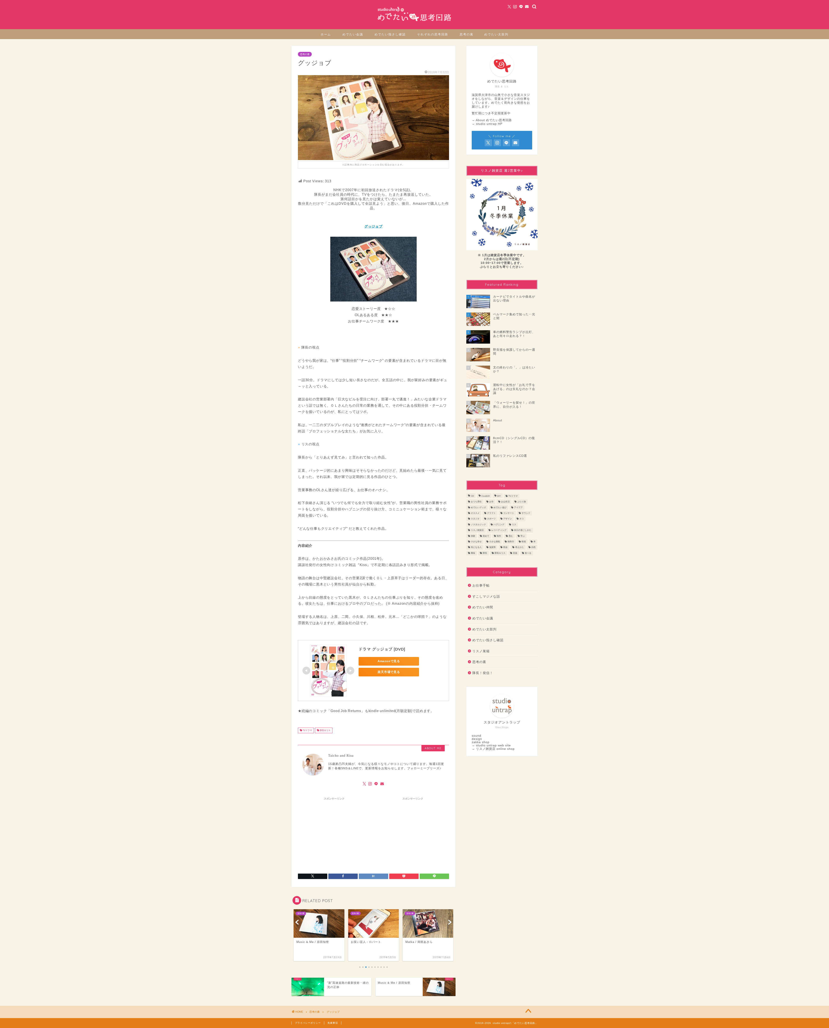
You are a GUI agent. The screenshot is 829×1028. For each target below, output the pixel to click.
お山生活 (505, 502)
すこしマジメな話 (486, 596)
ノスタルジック (478, 524)
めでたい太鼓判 (496, 34)
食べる (528, 553)
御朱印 (511, 541)
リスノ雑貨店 (477, 530)
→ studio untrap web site (491, 745)
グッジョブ (373, 226)
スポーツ (491, 519)
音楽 (515, 553)
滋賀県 (492, 547)
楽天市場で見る (389, 672)
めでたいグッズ (478, 507)
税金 (505, 547)
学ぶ (522, 536)
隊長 (485, 553)
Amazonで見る (389, 661)
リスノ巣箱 (481, 651)
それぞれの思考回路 (432, 34)
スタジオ (475, 519)
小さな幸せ (476, 541)
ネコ (521, 519)
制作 (499, 536)
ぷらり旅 (521, 502)
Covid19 (485, 496)
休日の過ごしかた (522, 530)
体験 (473, 536)
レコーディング (498, 530)
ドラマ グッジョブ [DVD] (382, 649)
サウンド (526, 513)
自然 (533, 547)
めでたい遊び (500, 507)
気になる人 (476, 547)
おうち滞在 (476, 502)
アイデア (518, 507)
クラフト (491, 513)
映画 (524, 541)
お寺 (491, 502)
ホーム (326, 34)
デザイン (507, 519)
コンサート (508, 513)
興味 (473, 553)
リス (514, 524)
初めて (486, 536)
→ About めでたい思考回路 (492, 120)
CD (472, 496)
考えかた (519, 547)
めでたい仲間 (482, 607)
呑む (511, 536)
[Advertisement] (334, 832)
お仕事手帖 (481, 585)
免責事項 (332, 1023)
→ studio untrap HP (487, 123)
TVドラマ (307, 730)
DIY (499, 496)
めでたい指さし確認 (390, 34)
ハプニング (499, 524)
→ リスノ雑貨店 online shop (493, 748)
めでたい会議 (352, 34)
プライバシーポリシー (308, 1023)
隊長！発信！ (482, 673)
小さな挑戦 (494, 541)
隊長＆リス (325, 730)
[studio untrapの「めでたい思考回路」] (414, 21)
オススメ (475, 513)
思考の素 (466, 34)
